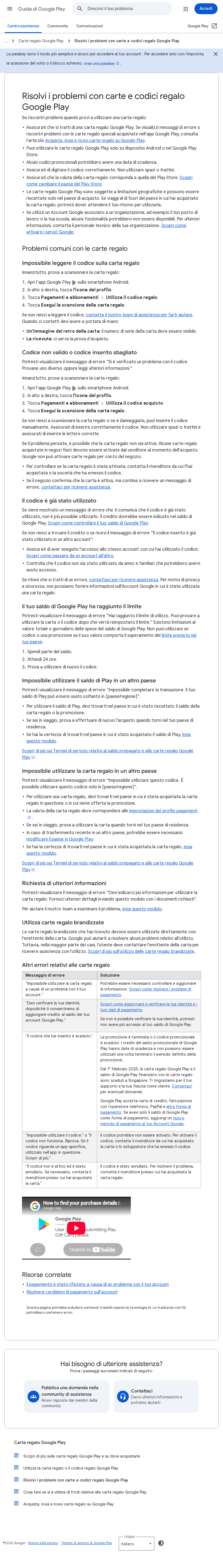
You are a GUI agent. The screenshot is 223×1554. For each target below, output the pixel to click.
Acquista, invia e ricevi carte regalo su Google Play (94, 140)
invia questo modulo (142, 909)
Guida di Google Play (41, 9)
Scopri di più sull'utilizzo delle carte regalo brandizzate (141, 951)
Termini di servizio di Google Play (86, 1543)
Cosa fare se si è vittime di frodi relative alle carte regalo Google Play (85, 1492)
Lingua (129, 1536)
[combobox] (130, 8)
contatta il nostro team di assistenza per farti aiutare (139, 315)
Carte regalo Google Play (40, 1442)
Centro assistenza (23, 26)
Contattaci (182, 1086)
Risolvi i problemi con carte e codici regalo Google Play (75, 1480)
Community (57, 26)
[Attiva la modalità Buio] (161, 1543)
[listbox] (136, 1544)
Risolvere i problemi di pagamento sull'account (72, 1292)
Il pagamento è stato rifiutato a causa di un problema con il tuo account (97, 1284)
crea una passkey (99, 63)
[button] (9, 8)
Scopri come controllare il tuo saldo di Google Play (98, 523)
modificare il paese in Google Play (59, 839)
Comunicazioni (89, 26)
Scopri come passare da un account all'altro (69, 556)
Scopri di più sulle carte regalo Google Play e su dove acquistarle (81, 1456)
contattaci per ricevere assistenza (75, 487)
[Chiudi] (215, 54)
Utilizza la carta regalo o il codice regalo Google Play (70, 1468)
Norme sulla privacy (43, 1543)
